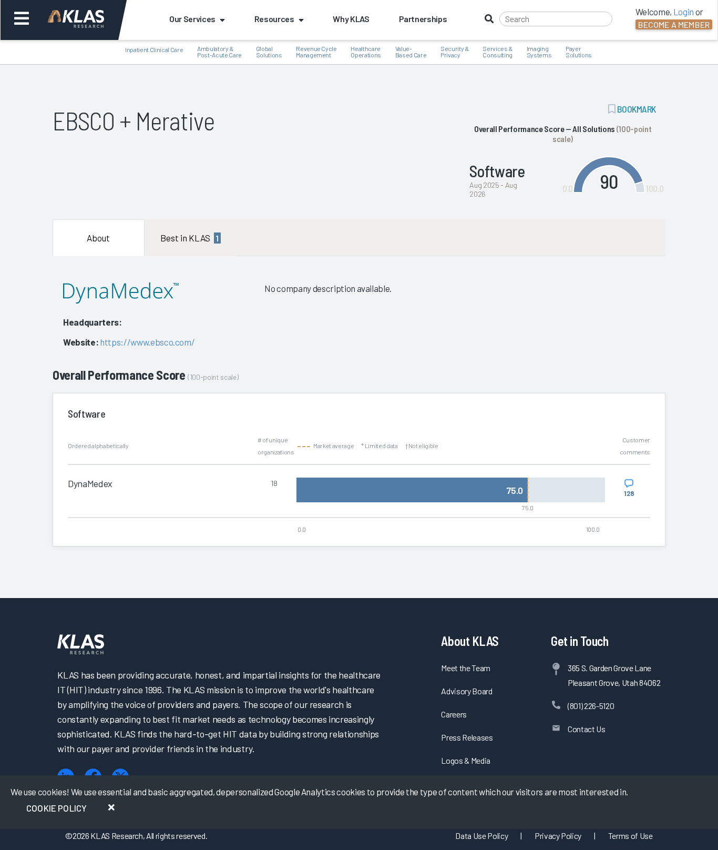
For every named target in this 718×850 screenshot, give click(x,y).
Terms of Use (630, 836)
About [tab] (98, 237)
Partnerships (423, 19)
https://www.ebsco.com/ (147, 342)
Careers (454, 714)
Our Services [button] (192, 19)
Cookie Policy (56, 808)
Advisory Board (466, 691)
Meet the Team (465, 668)
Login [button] (683, 11)
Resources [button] (274, 19)
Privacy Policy (558, 836)
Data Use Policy (481, 836)
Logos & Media (465, 760)
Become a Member (674, 24)
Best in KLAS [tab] (189, 237)
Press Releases (467, 737)
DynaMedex (90, 483)
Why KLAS (351, 19)
